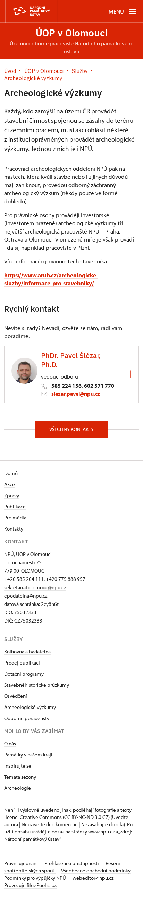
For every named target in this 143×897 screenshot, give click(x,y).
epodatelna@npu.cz (25, 595)
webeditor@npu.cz (93, 877)
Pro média (15, 517)
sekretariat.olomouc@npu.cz (35, 587)
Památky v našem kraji (28, 754)
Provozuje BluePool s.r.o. (30, 885)
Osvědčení (15, 696)
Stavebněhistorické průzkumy (36, 685)
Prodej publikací (22, 662)
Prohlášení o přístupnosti (72, 863)
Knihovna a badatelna (27, 651)
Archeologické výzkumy (30, 707)
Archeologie (17, 788)
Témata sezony (20, 776)
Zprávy (11, 495)
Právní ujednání (21, 863)
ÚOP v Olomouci (72, 32)
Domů (11, 473)
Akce (9, 484)
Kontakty (13, 528)
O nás (10, 743)
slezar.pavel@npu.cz (75, 393)
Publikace (15, 506)
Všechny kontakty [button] (71, 429)
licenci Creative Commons (33, 817)
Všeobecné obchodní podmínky (96, 870)
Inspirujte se (17, 765)
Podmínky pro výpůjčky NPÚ (35, 877)
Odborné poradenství (27, 718)
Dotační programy (24, 673)
